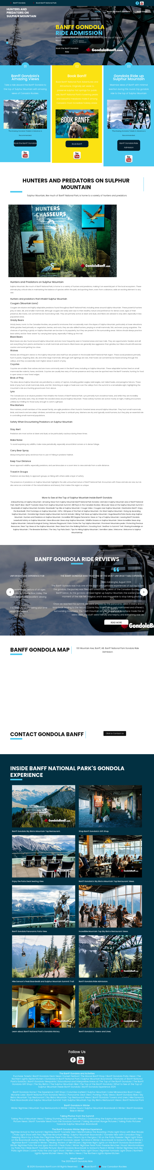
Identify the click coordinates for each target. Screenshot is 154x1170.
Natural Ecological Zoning (37, 526)
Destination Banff (129, 511)
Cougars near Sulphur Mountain (107, 511)
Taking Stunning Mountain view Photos (65, 1124)
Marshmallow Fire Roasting (91, 1138)
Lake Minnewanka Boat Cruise (124, 1098)
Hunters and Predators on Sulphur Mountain (21, 12)
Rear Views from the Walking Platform (72, 529)
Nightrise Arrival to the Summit (27, 1138)
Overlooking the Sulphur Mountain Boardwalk (111, 1124)
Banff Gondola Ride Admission (129, 148)
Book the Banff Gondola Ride (21, 50)
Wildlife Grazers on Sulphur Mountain (101, 523)
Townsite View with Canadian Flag (121, 1140)
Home (97, 11)
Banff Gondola (19, 3)
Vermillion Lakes (106, 532)
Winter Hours (76, 1114)
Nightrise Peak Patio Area (58, 1143)
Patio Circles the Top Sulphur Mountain (84, 526)
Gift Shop (60, 1098)
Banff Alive (20, 508)
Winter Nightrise (19, 1114)
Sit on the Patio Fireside (111, 1143)
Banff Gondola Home (24, 1098)
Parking (97, 1101)
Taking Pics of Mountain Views (27, 1124)
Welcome (118, 532)
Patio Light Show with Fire (27, 1140)
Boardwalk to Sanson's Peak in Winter (122, 1146)
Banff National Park (133, 1106)
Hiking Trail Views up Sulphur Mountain (91, 517)
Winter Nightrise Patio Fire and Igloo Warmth (34, 1151)
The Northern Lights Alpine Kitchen (101, 1159)
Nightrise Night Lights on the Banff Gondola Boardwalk (112, 1148)
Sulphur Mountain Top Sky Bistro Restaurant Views (94, 1106)
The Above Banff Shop (93, 1082)
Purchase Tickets (22, 1082)
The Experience (45, 1098)
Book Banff (142, 11)
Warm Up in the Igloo (85, 1143)
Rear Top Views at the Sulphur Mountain (38, 529)
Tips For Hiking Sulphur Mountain (84, 532)
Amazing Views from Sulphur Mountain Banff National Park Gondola (71, 505)
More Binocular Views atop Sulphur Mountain (65, 523)
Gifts (60, 514)
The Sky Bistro (41, 1090)
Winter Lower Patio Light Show (82, 1156)
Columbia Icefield (76, 1098)
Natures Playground (58, 526)
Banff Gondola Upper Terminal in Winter (78, 1146)
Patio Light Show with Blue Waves (126, 1138)
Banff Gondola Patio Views (120, 1082)
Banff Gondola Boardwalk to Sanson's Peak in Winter (86, 1154)
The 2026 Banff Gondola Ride (77, 1167)
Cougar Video (87, 511)
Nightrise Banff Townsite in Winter (29, 1148)
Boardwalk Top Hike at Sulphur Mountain (63, 511)
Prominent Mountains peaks (113, 526)
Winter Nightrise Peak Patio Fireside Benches (96, 1151)
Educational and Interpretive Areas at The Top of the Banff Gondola (94, 1087)
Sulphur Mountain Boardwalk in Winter (105, 1114)
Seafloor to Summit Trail (113, 529)
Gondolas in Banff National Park (62, 1085)
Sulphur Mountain (97, 1098)
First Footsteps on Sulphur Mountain (42, 514)
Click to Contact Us (115, 739)
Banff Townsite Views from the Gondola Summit (54, 1127)
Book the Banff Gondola (118, 11)
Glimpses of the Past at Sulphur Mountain (81, 514)
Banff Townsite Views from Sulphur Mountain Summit (48, 508)
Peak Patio (65, 1151)
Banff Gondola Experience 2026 (99, 1093)
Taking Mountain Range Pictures (99, 1127)
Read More (77, 625)
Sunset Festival (71, 1082)
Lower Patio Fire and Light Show (47, 1156)
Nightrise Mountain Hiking (55, 1140)
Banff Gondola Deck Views (47, 1082)
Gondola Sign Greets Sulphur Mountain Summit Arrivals (51, 517)
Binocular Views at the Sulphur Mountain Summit (122, 508)
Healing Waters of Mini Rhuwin (65, 1148)
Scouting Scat (95, 529)
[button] (10, 596)
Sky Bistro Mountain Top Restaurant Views (68, 1103)
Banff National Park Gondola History (46, 1101)
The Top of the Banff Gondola (96, 1090)
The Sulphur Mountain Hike (64, 1090)
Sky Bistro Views (73, 1159)
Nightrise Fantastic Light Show (116, 1156)
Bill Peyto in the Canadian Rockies (86, 508)
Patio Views (109, 1101)
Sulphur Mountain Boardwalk (96, 1085)
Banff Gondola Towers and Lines (110, 1103)
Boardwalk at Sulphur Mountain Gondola (28, 511)
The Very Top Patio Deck (59, 532)
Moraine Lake (18, 1101)
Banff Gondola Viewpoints (42, 1087)
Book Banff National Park (46, 3)
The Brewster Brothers (38, 532)
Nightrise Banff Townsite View (60, 1138)
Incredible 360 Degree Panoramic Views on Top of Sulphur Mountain (90, 520)
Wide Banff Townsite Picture (41, 1154)
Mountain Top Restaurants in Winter (48, 1114)
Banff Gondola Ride (127, 1101)
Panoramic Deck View (79, 1101)
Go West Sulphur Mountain (111, 514)
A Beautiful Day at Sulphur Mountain (26, 505)
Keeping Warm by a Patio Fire (28, 1143)
